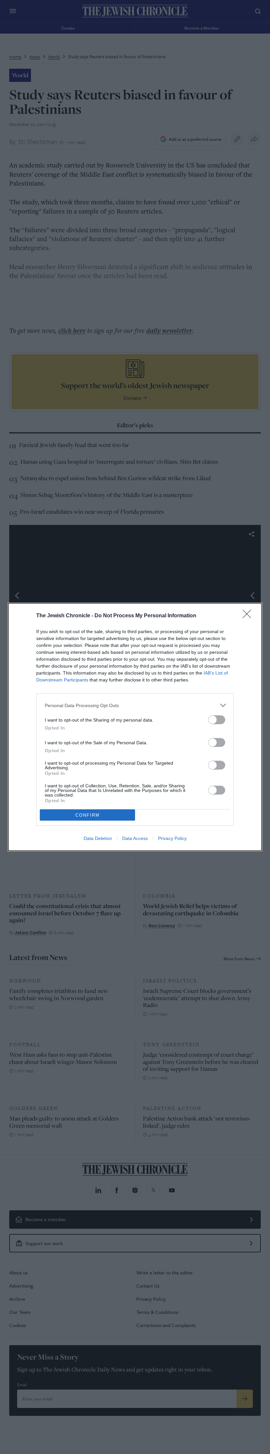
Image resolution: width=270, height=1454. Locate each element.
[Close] (249, 616)
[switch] (216, 719)
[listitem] (135, 705)
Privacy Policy (172, 838)
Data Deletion (98, 838)
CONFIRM (87, 815)
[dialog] (135, 727)
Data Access (135, 838)
